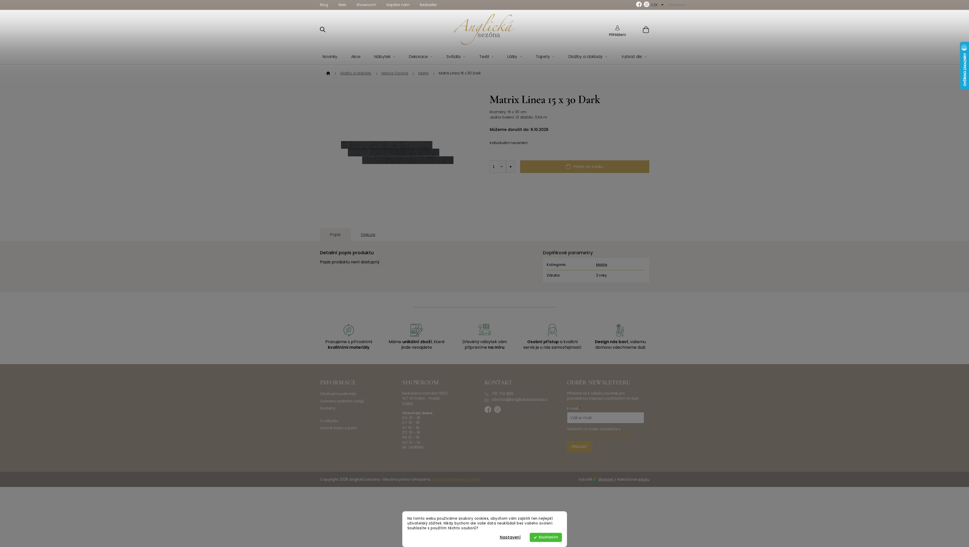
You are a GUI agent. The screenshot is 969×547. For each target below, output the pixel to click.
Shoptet (606, 479)
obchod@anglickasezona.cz (519, 399)
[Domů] (327, 73)
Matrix (601, 264)
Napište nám (398, 4)
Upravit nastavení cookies (456, 479)
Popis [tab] (335, 235)
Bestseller (428, 4)
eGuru (643, 479)
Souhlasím (548, 537)
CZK (655, 4)
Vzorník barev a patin (338, 428)
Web (342, 4)
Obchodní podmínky (338, 394)
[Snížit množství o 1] (502, 166)
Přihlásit (579, 446)
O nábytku (329, 421)
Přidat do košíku (588, 166)
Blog (324, 4)
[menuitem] (330, 57)
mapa (407, 403)
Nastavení (510, 537)
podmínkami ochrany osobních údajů (600, 434)
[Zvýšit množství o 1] (510, 166)
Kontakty (328, 408)
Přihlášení (617, 34)
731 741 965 (502, 394)
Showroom (366, 4)
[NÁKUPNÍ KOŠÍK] (639, 29)
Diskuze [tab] (368, 235)
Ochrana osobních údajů (342, 401)
